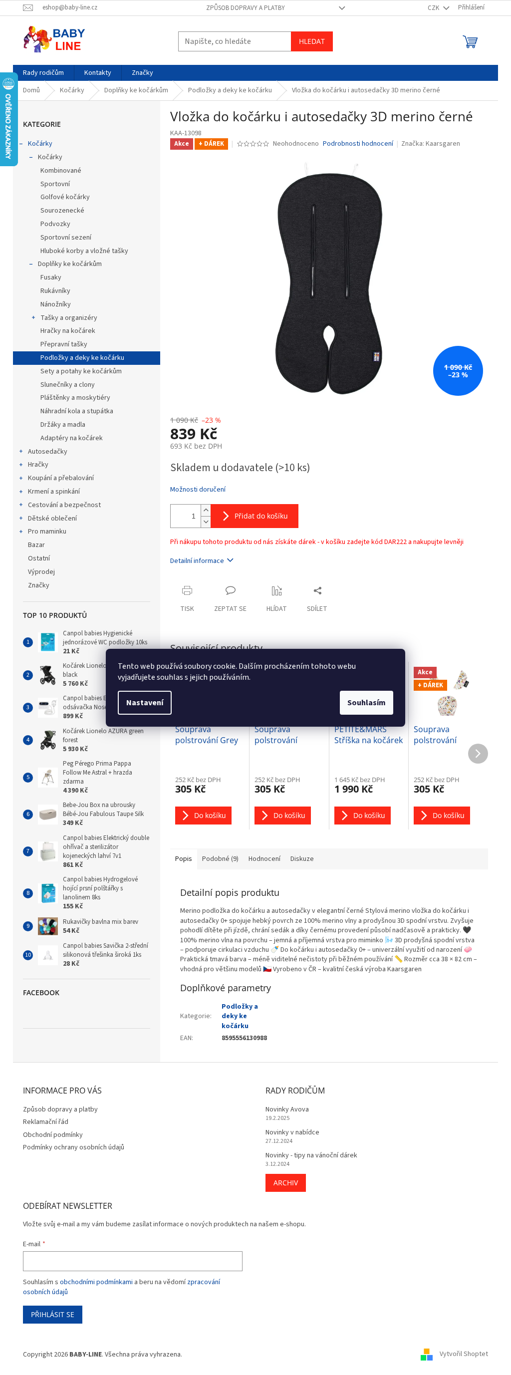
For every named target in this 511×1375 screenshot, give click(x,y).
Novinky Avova (287, 1109)
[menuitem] (43, 73)
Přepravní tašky (63, 344)
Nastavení (144, 702)
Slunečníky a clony (67, 385)
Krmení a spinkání (54, 492)
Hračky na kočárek (67, 331)
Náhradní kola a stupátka (76, 411)
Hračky (38, 465)
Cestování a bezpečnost (64, 505)
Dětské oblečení (52, 519)
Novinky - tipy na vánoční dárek (311, 1155)
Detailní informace (197, 561)
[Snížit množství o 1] (206, 522)
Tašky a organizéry (68, 318)
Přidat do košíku (261, 516)
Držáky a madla (62, 425)
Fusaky (50, 277)
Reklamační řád (45, 1122)
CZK (434, 7)
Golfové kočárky (65, 197)
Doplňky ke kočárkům (70, 264)
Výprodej (41, 572)
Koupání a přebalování (61, 478)
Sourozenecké (62, 211)
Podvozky (55, 224)
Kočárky (40, 144)
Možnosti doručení (198, 490)
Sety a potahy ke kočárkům (81, 371)
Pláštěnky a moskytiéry (75, 398)
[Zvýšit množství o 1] (206, 510)
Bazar (36, 545)
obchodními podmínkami (96, 1282)
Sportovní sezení (65, 238)
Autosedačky (47, 452)
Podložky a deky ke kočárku (82, 358)
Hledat (312, 41)
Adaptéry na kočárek (71, 438)
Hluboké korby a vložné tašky (84, 251)
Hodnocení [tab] (264, 859)
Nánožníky (55, 304)
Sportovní (55, 184)
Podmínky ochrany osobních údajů (73, 1147)
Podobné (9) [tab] (220, 859)
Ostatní (39, 558)
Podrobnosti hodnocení (358, 144)
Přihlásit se (52, 1314)
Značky (38, 585)
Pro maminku (47, 532)
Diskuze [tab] (302, 859)
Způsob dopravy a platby (245, 7)
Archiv (285, 1182)
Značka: (430, 144)
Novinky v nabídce (292, 1132)
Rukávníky (55, 291)
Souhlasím (366, 702)
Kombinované (60, 171)
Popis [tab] (183, 859)
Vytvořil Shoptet (464, 1355)
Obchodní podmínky (53, 1135)
